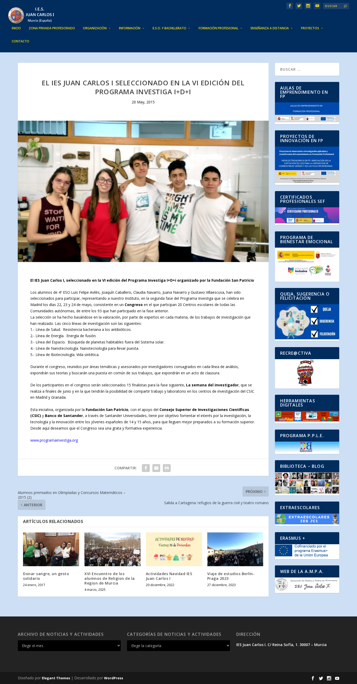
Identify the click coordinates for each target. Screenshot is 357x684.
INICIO (16, 28)
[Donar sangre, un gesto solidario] (51, 549)
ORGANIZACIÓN (95, 28)
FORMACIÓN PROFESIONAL (218, 28)
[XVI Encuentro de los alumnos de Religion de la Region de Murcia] (112, 549)
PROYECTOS (310, 28)
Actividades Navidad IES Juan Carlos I (169, 576)
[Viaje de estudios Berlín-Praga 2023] (235, 549)
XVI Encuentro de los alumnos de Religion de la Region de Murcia (109, 578)
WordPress (113, 678)
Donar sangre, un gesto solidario (46, 576)
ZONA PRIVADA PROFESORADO (52, 28)
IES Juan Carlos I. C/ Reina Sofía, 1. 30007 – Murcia (281, 644)
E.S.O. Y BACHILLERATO (169, 28)
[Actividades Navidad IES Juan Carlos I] (174, 549)
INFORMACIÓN (129, 28)
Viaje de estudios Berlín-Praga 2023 (231, 576)
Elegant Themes (56, 678)
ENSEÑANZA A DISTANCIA (270, 28)
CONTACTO (20, 41)
